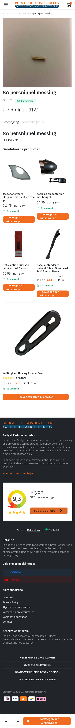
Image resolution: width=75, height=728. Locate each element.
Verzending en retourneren (18, 612)
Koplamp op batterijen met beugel (50, 195)
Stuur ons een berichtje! (18, 473)
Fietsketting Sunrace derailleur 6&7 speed (16, 266)
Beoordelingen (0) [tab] (33, 122)
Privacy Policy (10, 602)
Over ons (8, 597)
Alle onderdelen (19, 13)
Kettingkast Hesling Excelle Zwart (24, 373)
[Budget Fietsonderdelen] (37, 4)
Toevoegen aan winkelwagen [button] (15, 219)
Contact (7, 621)
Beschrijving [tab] (11, 122)
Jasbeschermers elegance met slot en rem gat (19, 197)
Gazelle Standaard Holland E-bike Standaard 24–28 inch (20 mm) (52, 268)
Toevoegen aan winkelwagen (49, 721)
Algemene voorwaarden (17, 607)
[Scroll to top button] (69, 712)
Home (5, 13)
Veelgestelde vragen (15, 616)
